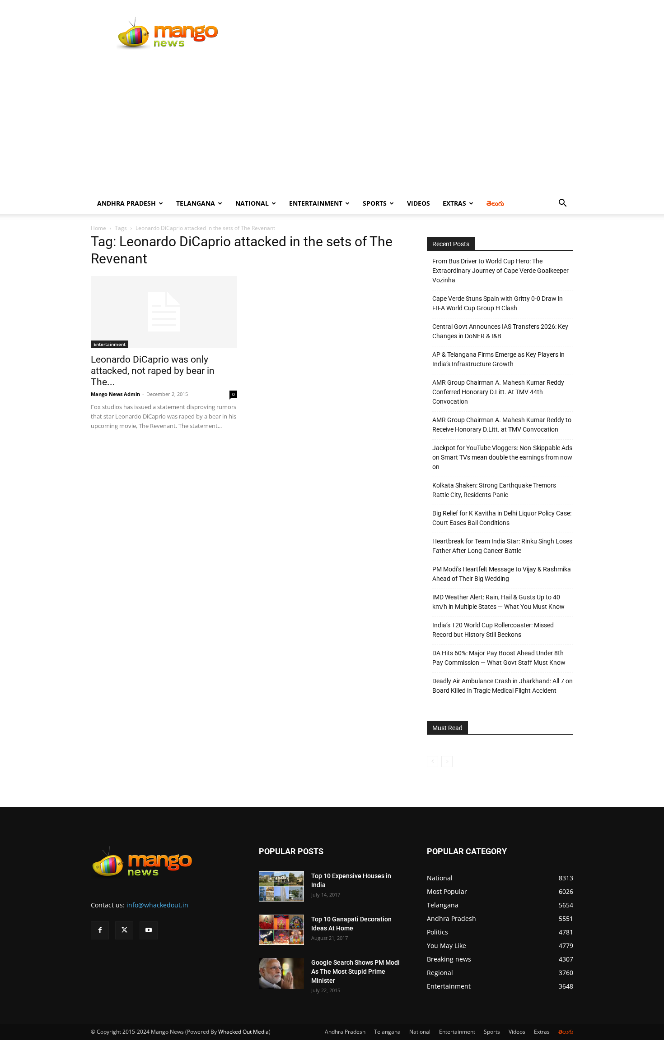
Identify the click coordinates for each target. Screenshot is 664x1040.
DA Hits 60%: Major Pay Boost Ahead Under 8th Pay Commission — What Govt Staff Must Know (499, 657)
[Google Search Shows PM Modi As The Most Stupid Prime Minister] (281, 973)
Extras (454, 203)
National (252, 203)
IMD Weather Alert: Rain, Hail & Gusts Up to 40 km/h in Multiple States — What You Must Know (498, 602)
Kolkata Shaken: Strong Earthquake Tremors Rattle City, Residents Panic (494, 490)
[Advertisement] (332, 125)
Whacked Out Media (243, 1031)
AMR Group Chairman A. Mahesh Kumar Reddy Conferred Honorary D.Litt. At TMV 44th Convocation (498, 392)
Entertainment (315, 203)
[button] (562, 204)
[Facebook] (100, 930)
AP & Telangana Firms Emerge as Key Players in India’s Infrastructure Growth (498, 359)
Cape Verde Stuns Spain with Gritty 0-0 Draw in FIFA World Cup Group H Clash (497, 303)
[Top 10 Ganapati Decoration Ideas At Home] (281, 930)
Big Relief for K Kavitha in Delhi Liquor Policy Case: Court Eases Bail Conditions (501, 518)
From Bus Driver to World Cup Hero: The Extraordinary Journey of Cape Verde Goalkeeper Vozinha (500, 271)
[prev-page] (432, 761)
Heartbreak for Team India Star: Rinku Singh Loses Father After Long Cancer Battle (502, 546)
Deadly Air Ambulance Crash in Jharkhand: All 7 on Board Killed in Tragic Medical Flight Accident (502, 685)
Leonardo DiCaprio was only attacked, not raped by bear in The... (153, 370)
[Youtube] (149, 930)
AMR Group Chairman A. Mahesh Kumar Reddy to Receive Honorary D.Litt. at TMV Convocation (501, 424)
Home (98, 228)
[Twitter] (124, 930)
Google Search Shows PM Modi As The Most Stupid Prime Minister (355, 971)
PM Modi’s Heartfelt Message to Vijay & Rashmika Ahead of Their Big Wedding (501, 574)
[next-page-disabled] (447, 761)
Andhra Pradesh (126, 203)
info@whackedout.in (157, 905)
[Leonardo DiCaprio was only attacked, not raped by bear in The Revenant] (164, 312)
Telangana (195, 203)
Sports (375, 203)
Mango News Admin (115, 394)
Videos (418, 203)
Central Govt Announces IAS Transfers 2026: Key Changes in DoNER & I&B (500, 331)
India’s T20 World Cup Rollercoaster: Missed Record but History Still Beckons (493, 629)
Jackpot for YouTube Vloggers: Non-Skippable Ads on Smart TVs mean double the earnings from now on (502, 457)
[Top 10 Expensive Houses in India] (281, 886)
